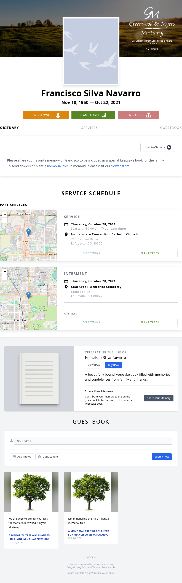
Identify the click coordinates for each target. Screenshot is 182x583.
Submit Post (162, 456)
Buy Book (113, 365)
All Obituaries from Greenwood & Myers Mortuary (152, 42)
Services (89, 127)
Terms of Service (100, 567)
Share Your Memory (158, 398)
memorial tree (58, 166)
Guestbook (171, 127)
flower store (120, 166)
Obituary (9, 127)
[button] (28, 232)
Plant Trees (150, 253)
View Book (94, 365)
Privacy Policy (81, 567)
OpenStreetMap (95, 572)
